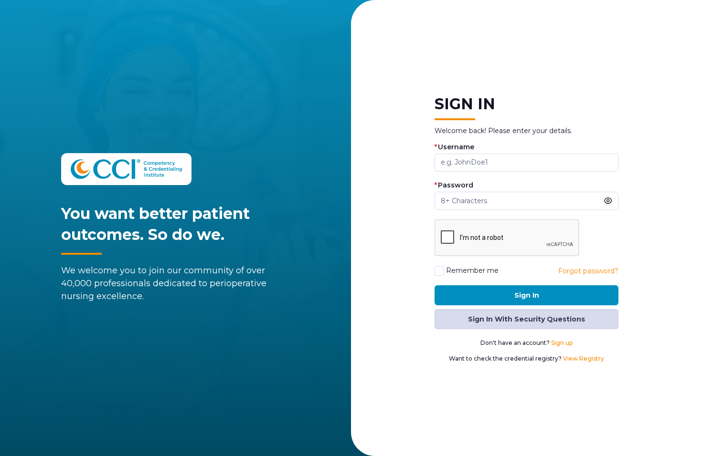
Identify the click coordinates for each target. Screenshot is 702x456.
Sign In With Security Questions (526, 319)
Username (454, 147)
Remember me (472, 271)
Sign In (526, 295)
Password (454, 185)
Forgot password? (588, 271)
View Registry (583, 358)
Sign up (562, 342)
